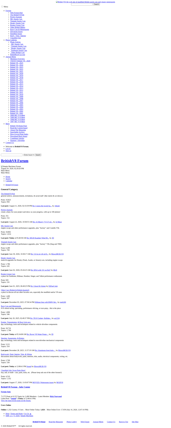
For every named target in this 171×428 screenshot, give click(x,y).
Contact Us (10, 143)
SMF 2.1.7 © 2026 (13, 416)
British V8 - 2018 (16, 78)
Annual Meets (11, 57)
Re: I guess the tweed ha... (42, 206)
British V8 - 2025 (16, 63)
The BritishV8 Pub (17, 15)
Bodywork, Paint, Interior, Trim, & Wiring (16, 354)
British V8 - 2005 (16, 105)
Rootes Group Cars (17, 25)
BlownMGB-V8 (57, 254)
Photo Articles (15, 42)
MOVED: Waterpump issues (43, 382)
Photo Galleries (11, 40)
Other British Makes (17, 27)
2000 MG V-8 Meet (17, 115)
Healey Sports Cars (17, 23)
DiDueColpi (53, 286)
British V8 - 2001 (16, 113)
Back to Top (123, 422)
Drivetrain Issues (16, 32)
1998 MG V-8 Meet (17, 120)
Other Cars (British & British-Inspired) (15, 290)
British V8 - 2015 (16, 84)
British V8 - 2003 (16, 109)
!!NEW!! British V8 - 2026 (20, 61)
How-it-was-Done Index (19, 134)
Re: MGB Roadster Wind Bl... (38, 238)
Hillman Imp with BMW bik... (46, 302)
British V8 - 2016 (16, 82)
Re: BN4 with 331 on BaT (40, 270)
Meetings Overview (17, 59)
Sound (29, 366)
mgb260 (63, 302)
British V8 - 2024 (16, 65)
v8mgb (57, 206)
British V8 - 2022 (16, 69)
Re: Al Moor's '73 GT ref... (43, 222)
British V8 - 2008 (16, 99)
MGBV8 (59, 382)
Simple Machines (26, 416)
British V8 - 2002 (16, 111)
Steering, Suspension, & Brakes (12, 338)
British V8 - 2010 (16, 94)
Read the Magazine (56, 422)
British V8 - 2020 (16, 73)
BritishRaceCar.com (17, 55)
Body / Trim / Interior (18, 36)
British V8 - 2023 (16, 67)
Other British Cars (17, 53)
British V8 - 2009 (16, 96)
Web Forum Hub (16, 13)
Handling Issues (16, 34)
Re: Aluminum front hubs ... (45, 350)
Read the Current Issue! (19, 128)
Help (7, 414)
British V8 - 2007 (16, 101)
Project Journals (16, 17)
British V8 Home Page (18, 126)
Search (96, 4)
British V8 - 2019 (16, 76)
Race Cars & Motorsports (19, 29)
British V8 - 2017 (16, 80)
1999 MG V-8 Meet (17, 117)
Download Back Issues (18, 136)
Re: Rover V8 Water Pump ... (38, 334)
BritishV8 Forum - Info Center (15, 387)
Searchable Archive (17, 132)
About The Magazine (18, 130)
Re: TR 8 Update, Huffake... (40, 318)
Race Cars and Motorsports (11, 306)
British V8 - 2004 (16, 107)
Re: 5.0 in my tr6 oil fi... (40, 254)
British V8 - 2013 (16, 88)
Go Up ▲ (28, 414)
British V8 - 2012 (16, 90)
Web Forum (85, 422)
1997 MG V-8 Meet (17, 122)
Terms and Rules (16, 414)
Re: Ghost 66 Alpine (38, 286)
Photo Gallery (72, 422)
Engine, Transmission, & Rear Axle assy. (16, 322)
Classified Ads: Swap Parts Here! (13, 370)
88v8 (55, 270)
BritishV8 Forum (14, 161)
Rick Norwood (56, 396)
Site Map (135, 422)
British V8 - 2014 (16, 86)
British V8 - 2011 (16, 92)
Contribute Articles (17, 138)
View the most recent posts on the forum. (16, 401)
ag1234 (57, 318)
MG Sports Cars (16, 19)
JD (53, 238)
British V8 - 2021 (16, 71)
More (8, 124)
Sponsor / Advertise (17, 140)
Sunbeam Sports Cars (18, 50)
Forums (8, 11)
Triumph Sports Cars (17, 21)
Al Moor (58, 222)
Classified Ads (15, 38)
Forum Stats (6, 392)
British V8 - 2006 (16, 103)
